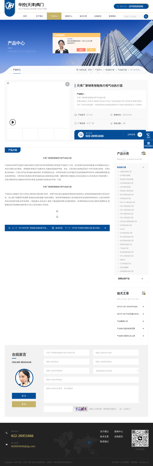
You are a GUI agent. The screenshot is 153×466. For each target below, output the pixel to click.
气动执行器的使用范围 (126, 328)
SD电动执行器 (125, 198)
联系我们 (112, 16)
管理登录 (134, 462)
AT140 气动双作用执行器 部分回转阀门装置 (89, 228)
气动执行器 (122, 70)
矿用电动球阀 (125, 175)
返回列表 (59, 228)
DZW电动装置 (125, 187)
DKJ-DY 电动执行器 (127, 202)
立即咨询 (131, 135)
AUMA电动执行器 (126, 183)
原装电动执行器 (126, 244)
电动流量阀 (124, 267)
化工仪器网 (124, 462)
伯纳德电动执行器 (127, 271)
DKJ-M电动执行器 (127, 206)
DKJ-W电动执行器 (127, 210)
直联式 (122, 260)
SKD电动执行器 (126, 225)
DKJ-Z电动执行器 (126, 218)
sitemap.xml (143, 462)
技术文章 (83, 16)
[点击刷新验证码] (81, 409)
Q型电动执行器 (125, 172)
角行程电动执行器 (127, 195)
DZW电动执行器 (126, 233)
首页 (25, 16)
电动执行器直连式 (127, 191)
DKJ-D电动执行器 (126, 256)
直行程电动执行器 (127, 241)
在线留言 (97, 16)
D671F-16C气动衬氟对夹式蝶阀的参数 (131, 314)
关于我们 (39, 16)
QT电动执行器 (125, 263)
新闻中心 (68, 16)
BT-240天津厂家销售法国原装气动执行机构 (36, 228)
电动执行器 (110, 70)
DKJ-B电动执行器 (126, 214)
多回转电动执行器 (127, 252)
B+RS (122, 229)
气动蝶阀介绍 (122, 321)
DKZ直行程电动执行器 (128, 221)
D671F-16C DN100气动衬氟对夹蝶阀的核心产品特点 (131, 307)
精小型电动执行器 (127, 237)
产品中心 (54, 16)
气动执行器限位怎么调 (126, 336)
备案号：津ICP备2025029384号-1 (60, 462)
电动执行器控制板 (127, 179)
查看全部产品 (124, 279)
